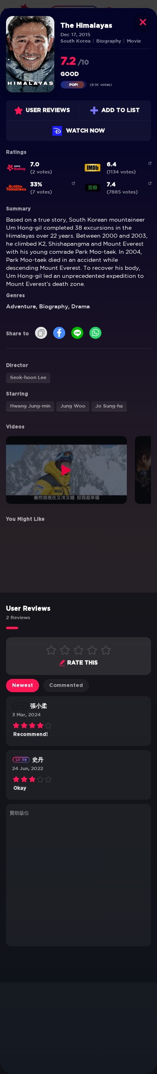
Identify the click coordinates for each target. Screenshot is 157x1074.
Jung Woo (72, 406)
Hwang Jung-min (30, 406)
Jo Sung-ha (109, 406)
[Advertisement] (78, 880)
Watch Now (85, 131)
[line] (77, 333)
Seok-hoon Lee (28, 377)
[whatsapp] (95, 333)
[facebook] (59, 333)
